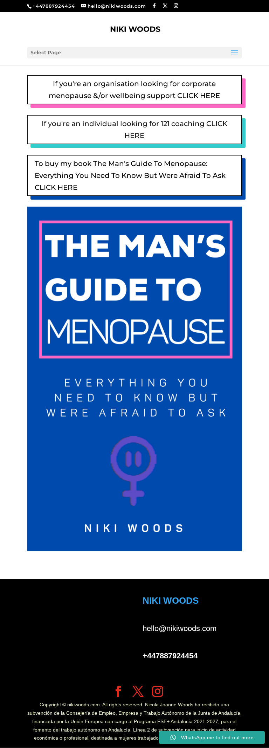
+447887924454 (54, 6)
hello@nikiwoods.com (179, 628)
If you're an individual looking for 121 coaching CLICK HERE (134, 129)
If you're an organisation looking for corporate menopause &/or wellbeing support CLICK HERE (134, 89)
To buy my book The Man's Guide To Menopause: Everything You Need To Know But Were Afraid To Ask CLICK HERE (130, 175)
